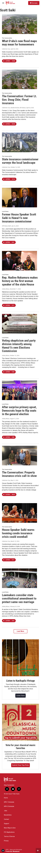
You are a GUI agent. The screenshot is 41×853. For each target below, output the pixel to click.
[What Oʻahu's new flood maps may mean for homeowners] (19, 24)
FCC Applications (9, 832)
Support (6, 823)
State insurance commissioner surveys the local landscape (20, 161)
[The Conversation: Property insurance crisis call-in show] (19, 455)
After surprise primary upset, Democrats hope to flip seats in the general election (19, 410)
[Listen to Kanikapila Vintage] (20, 657)
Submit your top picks (20, 765)
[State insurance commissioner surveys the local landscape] (19, 142)
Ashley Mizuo (5, 289)
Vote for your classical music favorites (20, 747)
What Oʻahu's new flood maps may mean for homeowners (19, 42)
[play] (3, 851)
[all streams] (38, 850)
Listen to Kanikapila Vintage (20, 680)
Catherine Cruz (6, 49)
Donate (34, 3)
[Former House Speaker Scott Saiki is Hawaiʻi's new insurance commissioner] (19, 197)
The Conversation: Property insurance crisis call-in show (19, 474)
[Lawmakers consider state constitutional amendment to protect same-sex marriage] (19, 578)
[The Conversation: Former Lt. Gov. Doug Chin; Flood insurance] (19, 79)
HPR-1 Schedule (9, 802)
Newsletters (8, 815)
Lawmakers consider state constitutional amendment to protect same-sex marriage (19, 598)
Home (6, 798)
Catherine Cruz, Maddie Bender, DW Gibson (14, 107)
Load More (20, 631)
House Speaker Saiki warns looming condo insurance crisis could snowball (18, 533)
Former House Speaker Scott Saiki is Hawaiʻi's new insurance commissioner (19, 218)
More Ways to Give (10, 828)
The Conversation (7, 38)
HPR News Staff (6, 226)
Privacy (6, 841)
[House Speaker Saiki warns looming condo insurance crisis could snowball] (19, 513)
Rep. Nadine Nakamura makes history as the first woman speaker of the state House (20, 281)
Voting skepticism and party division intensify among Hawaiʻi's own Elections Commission (19, 346)
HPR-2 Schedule (9, 806)
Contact (6, 819)
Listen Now (20, 695)
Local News (5, 211)
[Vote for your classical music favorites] (20, 722)
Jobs (5, 810)
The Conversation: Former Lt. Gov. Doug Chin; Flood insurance (19, 99)
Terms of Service (9, 836)
